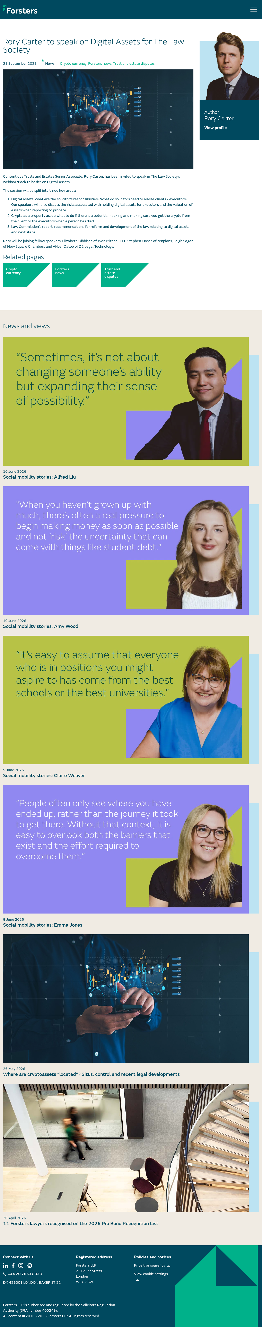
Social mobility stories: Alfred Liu (39, 477)
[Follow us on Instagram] (20, 1265)
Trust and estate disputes (134, 63)
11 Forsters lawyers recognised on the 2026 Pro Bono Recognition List (80, 1224)
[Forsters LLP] (20, 9)
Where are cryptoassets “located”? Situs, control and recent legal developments (91, 1074)
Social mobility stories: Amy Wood (40, 626)
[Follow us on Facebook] (13, 1265)
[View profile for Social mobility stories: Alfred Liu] (131, 401)
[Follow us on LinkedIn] (5, 1265)
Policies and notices (152, 1257)
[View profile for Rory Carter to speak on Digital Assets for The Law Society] (98, 119)
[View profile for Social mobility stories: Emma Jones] (131, 849)
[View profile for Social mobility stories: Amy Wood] (131, 550)
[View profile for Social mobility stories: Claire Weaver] (131, 700)
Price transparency (149, 1265)
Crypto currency (73, 63)
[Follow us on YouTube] (29, 1265)
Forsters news (99, 63)
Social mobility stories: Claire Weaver (44, 776)
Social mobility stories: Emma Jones (42, 925)
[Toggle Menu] (253, 9)
